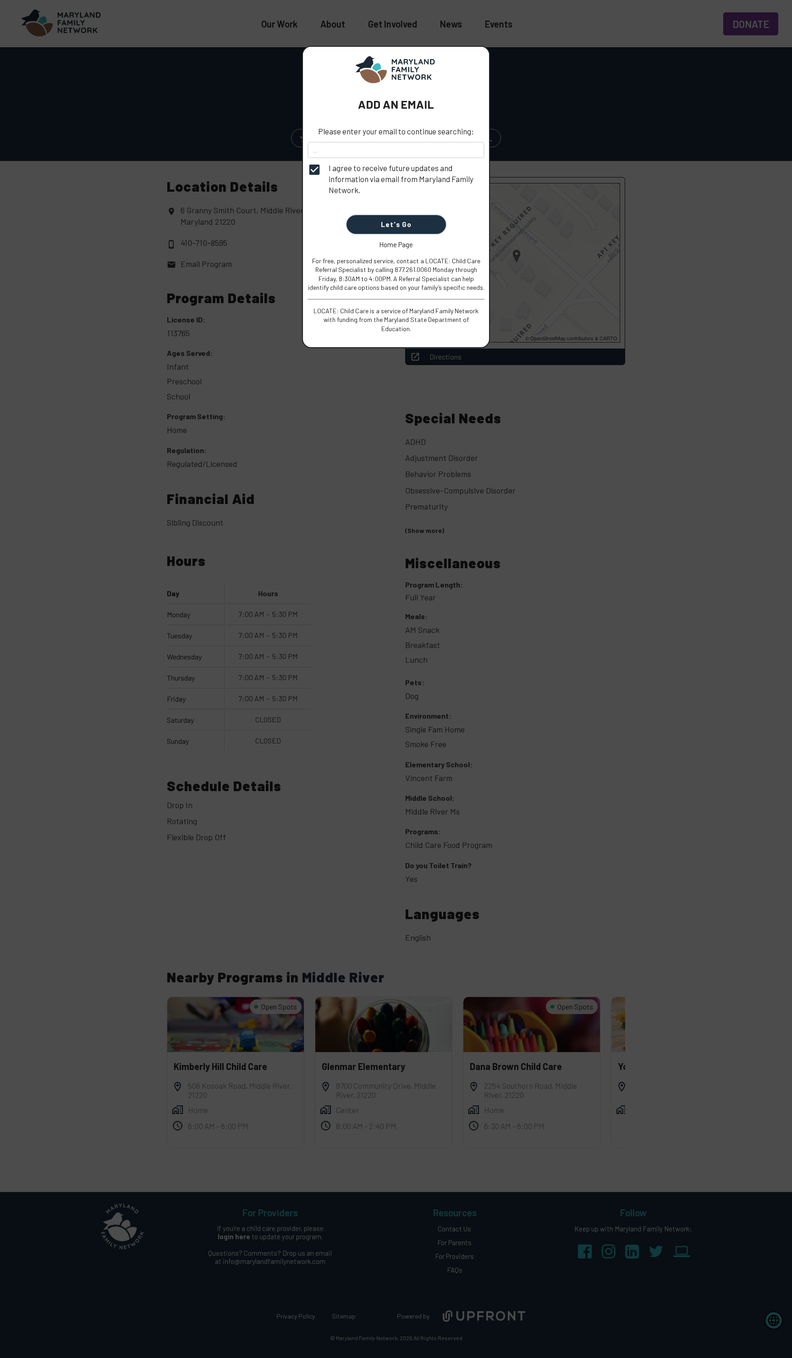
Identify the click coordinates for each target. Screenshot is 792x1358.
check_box (314, 170)
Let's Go (396, 224)
